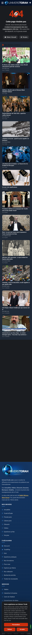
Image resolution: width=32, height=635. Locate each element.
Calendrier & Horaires (10, 593)
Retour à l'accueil (11, 37)
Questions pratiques (10, 557)
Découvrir (7, 546)
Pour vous (7, 564)
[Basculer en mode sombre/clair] (30, 3)
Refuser (10, 629)
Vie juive (25, 37)
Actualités (7, 510)
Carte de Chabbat (9, 597)
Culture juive (7, 521)
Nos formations (9, 560)
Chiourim (7, 524)
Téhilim (6, 589)
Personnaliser (16, 624)
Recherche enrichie (10, 575)
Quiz (5, 553)
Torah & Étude (8, 513)
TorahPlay (7, 549)
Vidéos (6, 528)
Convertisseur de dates (11, 600)
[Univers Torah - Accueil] (17, 3)
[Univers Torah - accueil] (16, 470)
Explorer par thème (10, 568)
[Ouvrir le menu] (2, 2)
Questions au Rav (9, 532)
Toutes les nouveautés (11, 579)
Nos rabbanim (8, 571)
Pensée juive (8, 517)
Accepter (22, 629)
